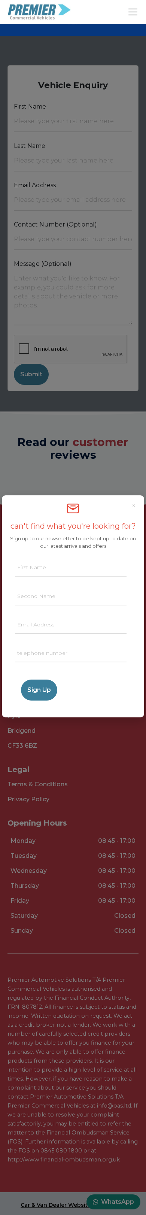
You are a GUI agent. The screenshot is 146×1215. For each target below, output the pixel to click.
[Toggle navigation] (133, 12)
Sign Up (39, 689)
